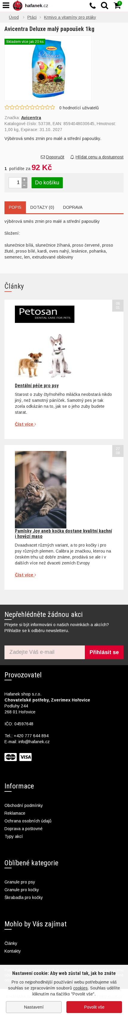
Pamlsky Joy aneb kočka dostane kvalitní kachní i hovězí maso (63, 533)
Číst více (25, 424)
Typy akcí (13, 836)
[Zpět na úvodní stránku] (31, 5)
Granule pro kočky (21, 889)
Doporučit (55, 157)
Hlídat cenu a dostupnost (100, 157)
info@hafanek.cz (34, 741)
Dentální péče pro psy (37, 385)
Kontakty (12, 951)
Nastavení (34, 1007)
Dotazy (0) (42, 207)
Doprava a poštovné (23, 828)
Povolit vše (94, 1007)
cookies (80, 988)
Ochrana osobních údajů (27, 821)
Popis (15, 207)
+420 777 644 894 (31, 735)
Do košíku (47, 183)
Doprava (72, 207)
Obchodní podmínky (23, 805)
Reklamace (14, 813)
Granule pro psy (19, 882)
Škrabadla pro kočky (23, 897)
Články (10, 943)
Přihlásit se (104, 652)
